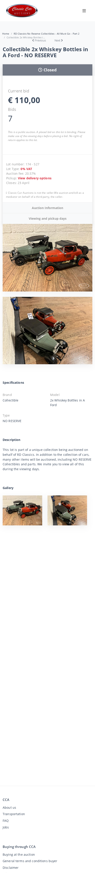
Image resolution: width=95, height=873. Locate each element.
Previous (40, 40)
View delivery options (34, 178)
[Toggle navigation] (84, 11)
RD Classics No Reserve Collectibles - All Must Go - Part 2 (47, 33)
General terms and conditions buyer (30, 861)
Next (57, 40)
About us (9, 807)
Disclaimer (11, 867)
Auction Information (47, 208)
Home (5, 33)
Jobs (6, 827)
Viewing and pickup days (47, 218)
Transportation (14, 814)
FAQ (6, 820)
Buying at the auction (19, 854)
